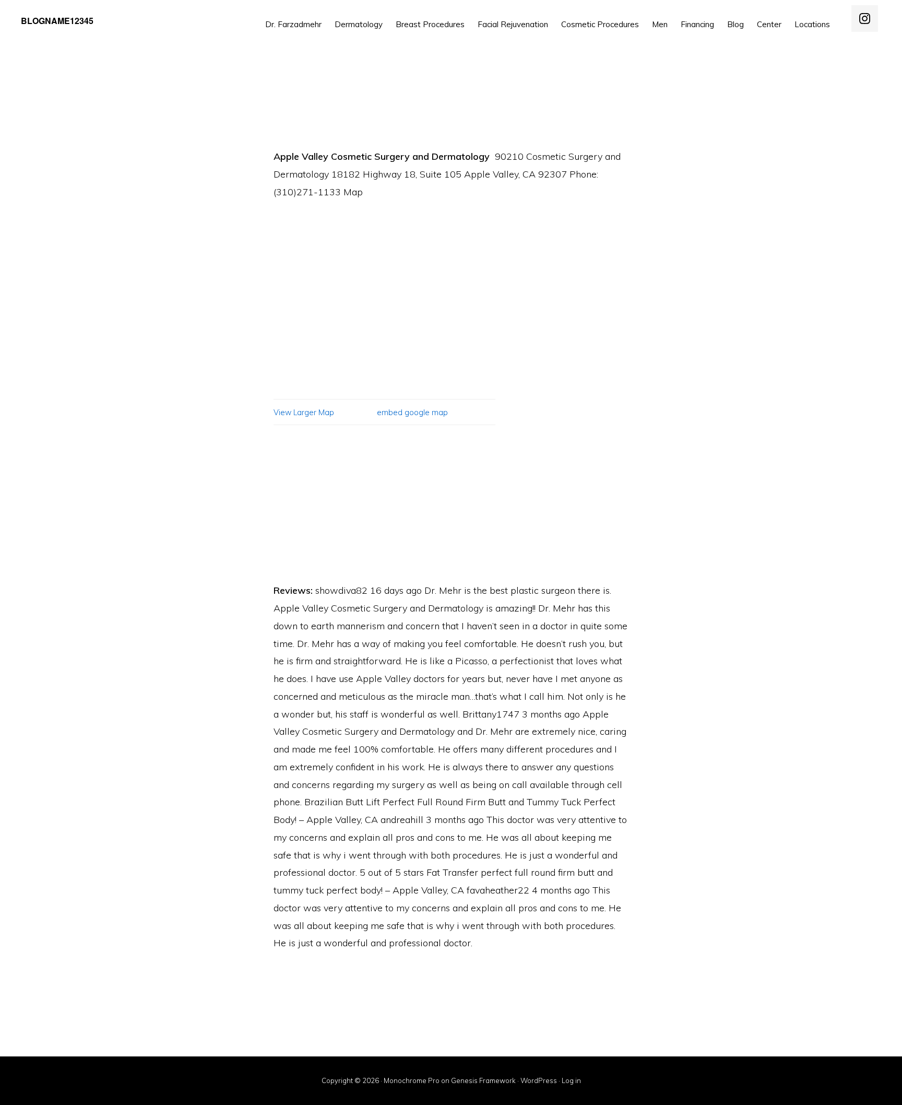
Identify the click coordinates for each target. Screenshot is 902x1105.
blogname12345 (57, 21)
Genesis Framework (483, 1080)
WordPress (538, 1080)
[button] (843, 16)
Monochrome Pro (412, 1080)
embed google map (412, 412)
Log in (571, 1080)
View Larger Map (304, 412)
